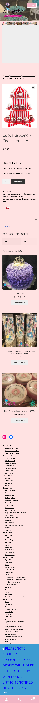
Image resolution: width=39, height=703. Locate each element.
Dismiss (5, 692)
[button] (3, 23)
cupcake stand (16, 199)
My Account (6, 699)
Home (7, 76)
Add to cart (18, 181)
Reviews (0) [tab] (6, 226)
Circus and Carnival (28, 76)
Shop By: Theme (15, 76)
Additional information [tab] (11, 220)
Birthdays (24, 194)
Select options (19, 302)
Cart (30, 697)
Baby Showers (15, 194)
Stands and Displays (16, 197)
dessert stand (26, 199)
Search (19, 699)
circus (8, 199)
